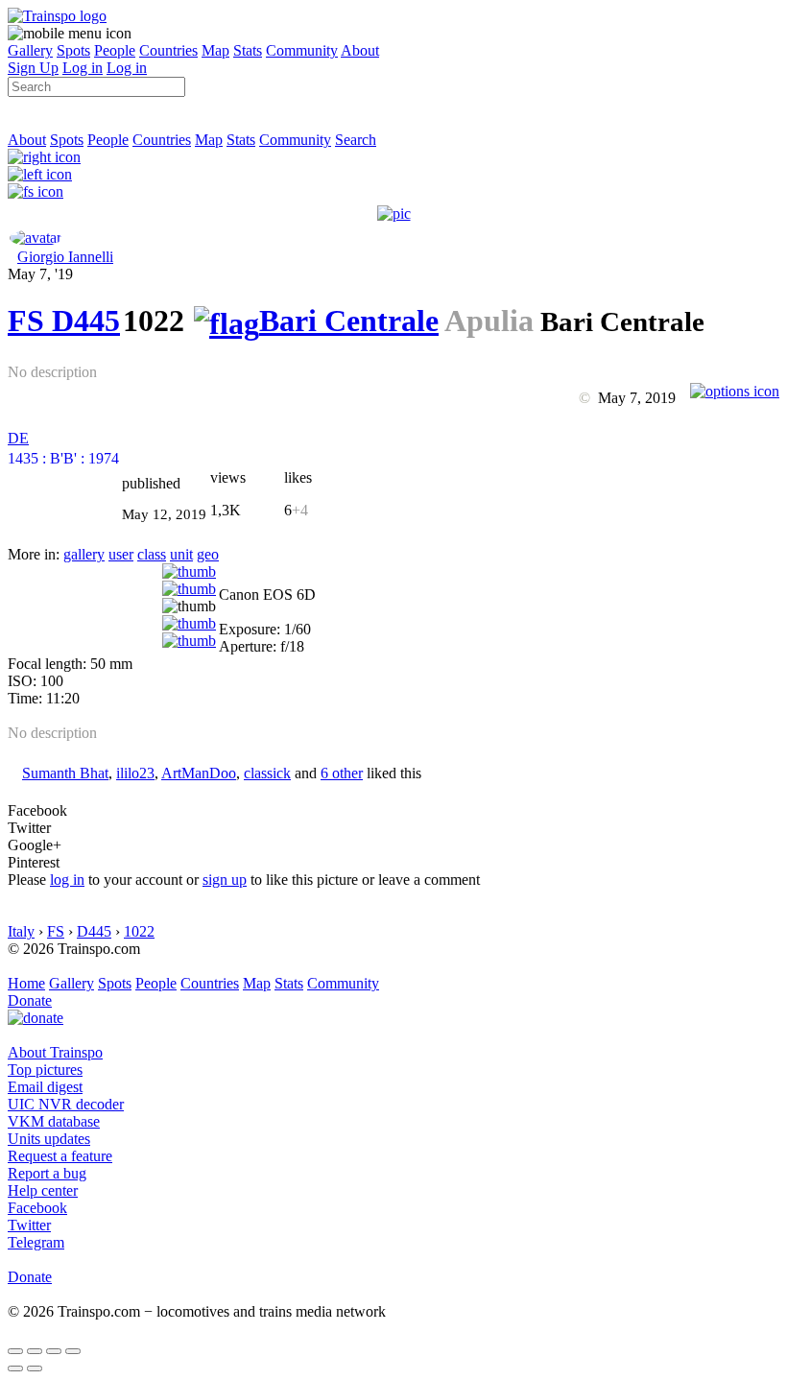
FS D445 (64, 320)
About (360, 50)
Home (26, 983)
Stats (247, 50)
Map (215, 50)
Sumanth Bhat (65, 773)
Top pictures (45, 1069)
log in (67, 879)
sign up (225, 879)
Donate (30, 1000)
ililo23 (135, 773)
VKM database (54, 1121)
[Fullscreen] (35, 191)
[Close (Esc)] (15, 1351)
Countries (168, 50)
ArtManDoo (198, 773)
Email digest (45, 1087)
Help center (43, 1190)
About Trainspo (55, 1052)
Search (355, 139)
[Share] (34, 1351)
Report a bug (47, 1173)
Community (302, 50)
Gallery (30, 50)
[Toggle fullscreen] (53, 1351)
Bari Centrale (349, 320)
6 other (342, 773)
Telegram (36, 1242)
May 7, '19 (40, 274)
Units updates (49, 1138)
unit (181, 554)
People (114, 50)
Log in (82, 67)
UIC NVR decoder (66, 1104)
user (120, 554)
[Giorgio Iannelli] (35, 237)
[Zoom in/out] (73, 1351)
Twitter (29, 1225)
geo (208, 554)
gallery (84, 554)
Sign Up (33, 67)
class (151, 554)
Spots (73, 50)
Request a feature (60, 1156)
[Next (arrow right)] (34, 1368)
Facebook (37, 1208)
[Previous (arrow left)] (15, 1368)
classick (267, 773)
